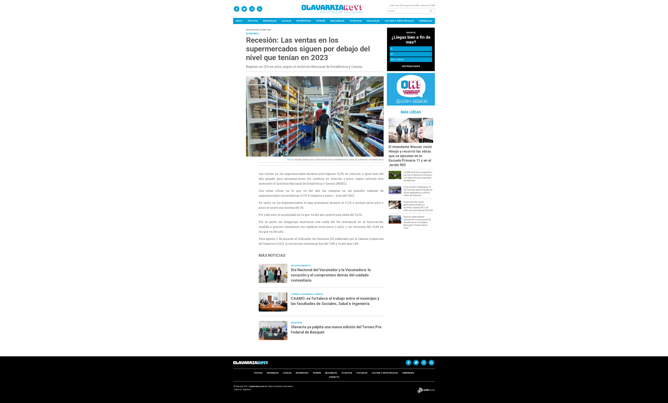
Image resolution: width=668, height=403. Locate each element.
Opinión (320, 21)
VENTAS (305, 160)
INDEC (312, 160)
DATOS (330, 160)
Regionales (269, 21)
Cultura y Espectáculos (399, 21)
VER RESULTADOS (411, 66)
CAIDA (351, 160)
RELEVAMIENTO (361, 160)
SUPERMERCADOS (340, 160)
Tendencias (425, 21)
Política (253, 21)
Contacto (334, 377)
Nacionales (337, 21)
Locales (286, 21)
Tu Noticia (355, 21)
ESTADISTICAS (321, 160)
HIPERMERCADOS (376, 160)
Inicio (239, 21)
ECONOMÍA (296, 160)
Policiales (373, 21)
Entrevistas (303, 21)
